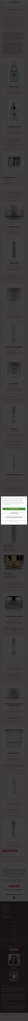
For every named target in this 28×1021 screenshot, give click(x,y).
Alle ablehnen (14, 513)
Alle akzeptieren (14, 508)
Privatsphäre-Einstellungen (14, 517)
